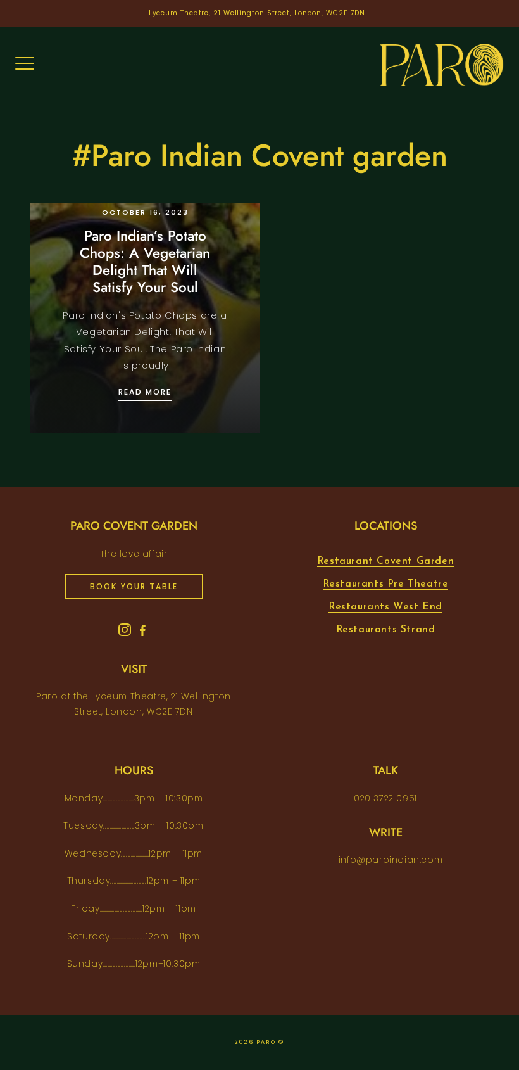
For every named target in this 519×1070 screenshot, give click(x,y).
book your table (134, 586)
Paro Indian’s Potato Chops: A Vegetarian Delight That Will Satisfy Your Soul (145, 261)
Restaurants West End (385, 607)
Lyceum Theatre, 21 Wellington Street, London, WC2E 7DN (257, 13)
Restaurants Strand (385, 630)
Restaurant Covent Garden (385, 561)
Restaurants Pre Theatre (386, 584)
